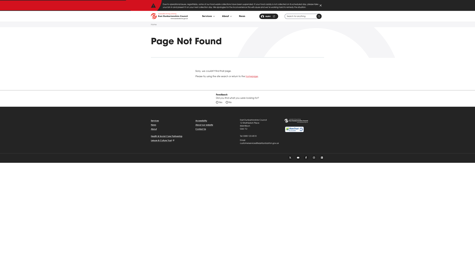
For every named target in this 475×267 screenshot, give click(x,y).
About (154, 129)
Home (154, 25)
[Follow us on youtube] (298, 157)
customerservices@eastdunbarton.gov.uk (259, 143)
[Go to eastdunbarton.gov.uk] (169, 16)
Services (155, 121)
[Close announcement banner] (320, 5)
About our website (204, 125)
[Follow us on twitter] (290, 157)
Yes (220, 102)
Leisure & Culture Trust (161, 141)
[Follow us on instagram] (314, 157)
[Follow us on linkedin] (322, 157)
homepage (252, 77)
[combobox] (303, 16)
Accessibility (201, 121)
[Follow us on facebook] (306, 157)
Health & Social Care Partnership (166, 136)
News (242, 16)
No (230, 102)
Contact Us (200, 129)
